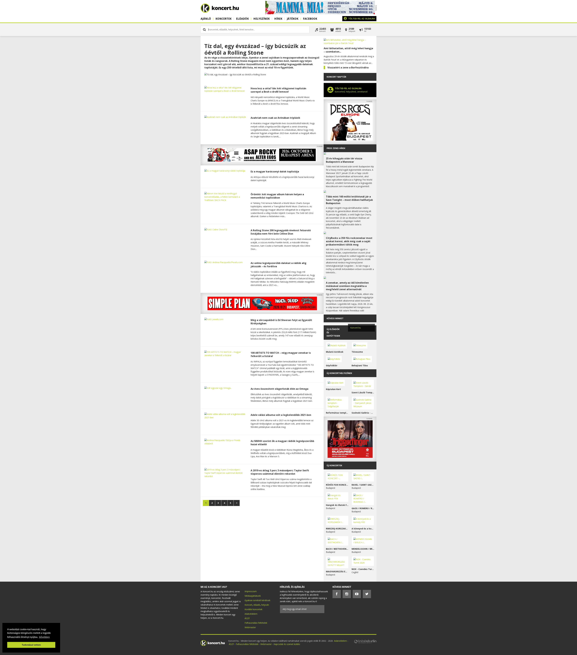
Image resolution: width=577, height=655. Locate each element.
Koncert (248, 604)
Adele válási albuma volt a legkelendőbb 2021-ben (281, 415)
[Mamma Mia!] (320, 13)
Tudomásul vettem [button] (31, 645)
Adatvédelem (251, 613)
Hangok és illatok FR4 (337, 505)
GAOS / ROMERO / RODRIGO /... (363, 508)
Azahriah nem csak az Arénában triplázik (275, 117)
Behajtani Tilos (360, 365)
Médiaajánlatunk (253, 595)
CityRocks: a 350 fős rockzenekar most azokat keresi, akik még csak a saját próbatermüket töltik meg (349, 241)
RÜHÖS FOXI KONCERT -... (337, 484)
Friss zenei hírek (336, 148)
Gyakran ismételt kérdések (257, 600)
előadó (256, 604)
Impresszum (251, 591)
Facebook (310, 18)
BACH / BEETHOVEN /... (337, 548)
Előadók (242, 18)
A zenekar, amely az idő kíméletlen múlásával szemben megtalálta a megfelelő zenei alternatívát (347, 286)
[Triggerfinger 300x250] (350, 457)
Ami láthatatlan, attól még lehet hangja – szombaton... (348, 50)
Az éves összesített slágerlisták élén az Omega (279, 388)
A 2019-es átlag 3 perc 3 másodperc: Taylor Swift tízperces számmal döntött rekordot (280, 472)
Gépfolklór (331, 365)
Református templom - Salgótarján (337, 412)
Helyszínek (261, 18)
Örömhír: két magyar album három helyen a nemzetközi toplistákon (277, 196)
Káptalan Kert (333, 389)
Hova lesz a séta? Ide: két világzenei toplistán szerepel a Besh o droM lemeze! (278, 90)
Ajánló (206, 18)
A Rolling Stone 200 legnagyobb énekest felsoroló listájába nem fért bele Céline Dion (281, 232)
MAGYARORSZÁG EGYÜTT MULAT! (337, 571)
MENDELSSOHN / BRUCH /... (363, 548)
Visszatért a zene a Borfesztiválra (348, 67)
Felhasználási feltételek (256, 622)
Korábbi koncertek (253, 609)
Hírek (278, 18)
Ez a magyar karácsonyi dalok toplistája (275, 171)
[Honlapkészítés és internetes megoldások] (365, 642)
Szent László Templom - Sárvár (363, 392)
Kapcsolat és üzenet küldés (287, 644)
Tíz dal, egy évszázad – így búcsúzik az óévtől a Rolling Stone (255, 49)
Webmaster (250, 627)
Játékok (292, 18)
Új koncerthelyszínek (339, 373)
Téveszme (357, 351)
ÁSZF (247, 618)
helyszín (265, 604)
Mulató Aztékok (334, 351)
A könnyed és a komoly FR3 (363, 528)
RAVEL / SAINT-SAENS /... (363, 484)
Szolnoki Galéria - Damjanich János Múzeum (363, 412)
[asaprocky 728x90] (262, 160)
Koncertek (223, 18)
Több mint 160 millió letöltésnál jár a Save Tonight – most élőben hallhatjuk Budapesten (349, 200)
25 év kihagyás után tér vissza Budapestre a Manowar (344, 160)
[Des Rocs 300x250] (350, 139)
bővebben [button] (44, 637)
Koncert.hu (355, 327)
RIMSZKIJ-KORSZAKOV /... (337, 528)
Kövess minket (335, 318)
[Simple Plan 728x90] (262, 309)
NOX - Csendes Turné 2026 (363, 569)
